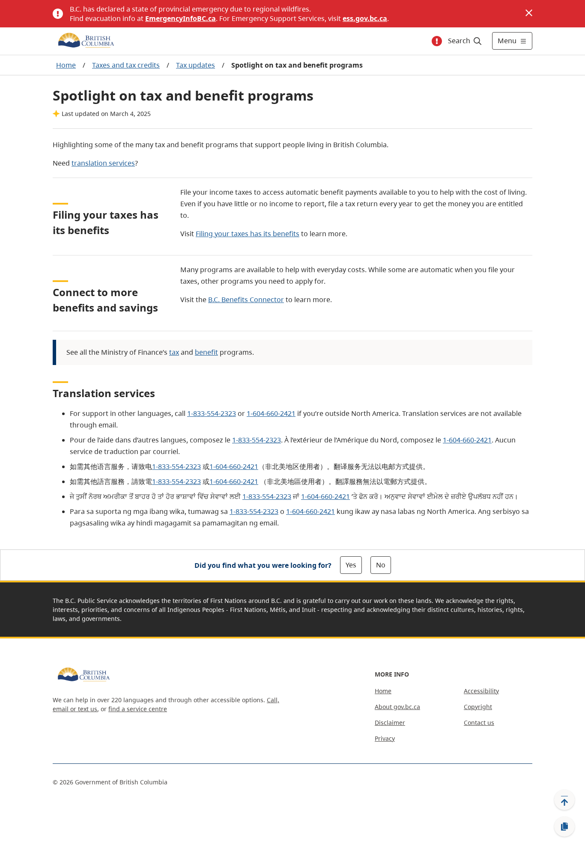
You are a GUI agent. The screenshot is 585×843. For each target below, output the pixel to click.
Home (66, 65)
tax (174, 352)
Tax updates (195, 65)
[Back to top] (564, 800)
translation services (103, 163)
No (380, 565)
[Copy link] (564, 826)
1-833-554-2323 (211, 413)
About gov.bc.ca (397, 707)
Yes (351, 565)
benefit (206, 352)
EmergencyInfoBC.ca (180, 18)
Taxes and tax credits (126, 65)
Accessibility (481, 691)
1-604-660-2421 (271, 413)
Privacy (385, 738)
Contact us (479, 722)
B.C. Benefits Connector (246, 299)
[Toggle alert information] (437, 41)
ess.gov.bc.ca (365, 18)
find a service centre (137, 709)
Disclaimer (390, 722)
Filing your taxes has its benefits (247, 233)
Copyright (478, 707)
